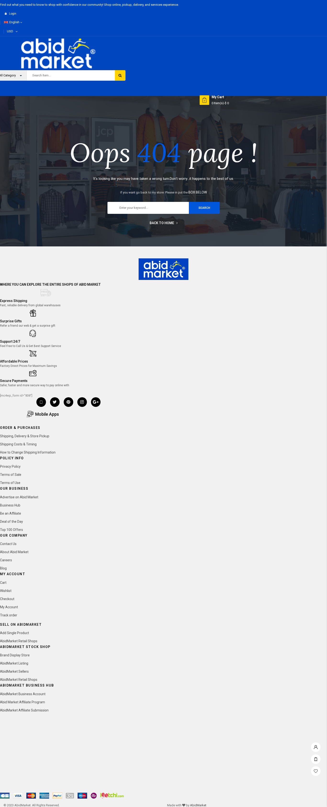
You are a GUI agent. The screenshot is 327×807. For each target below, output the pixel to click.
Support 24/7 (10, 341)
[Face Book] (41, 402)
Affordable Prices (14, 361)
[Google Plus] (96, 402)
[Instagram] (82, 402)
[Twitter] (55, 402)
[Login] (316, 746)
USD (10, 31)
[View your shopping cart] (204, 100)
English (14, 22)
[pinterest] (68, 402)
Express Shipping (13, 301)
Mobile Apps (47, 414)
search (204, 208)
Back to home (162, 223)
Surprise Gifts (11, 321)
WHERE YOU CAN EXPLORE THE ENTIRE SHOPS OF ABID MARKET (50, 284)
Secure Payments (14, 381)
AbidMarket (198, 805)
